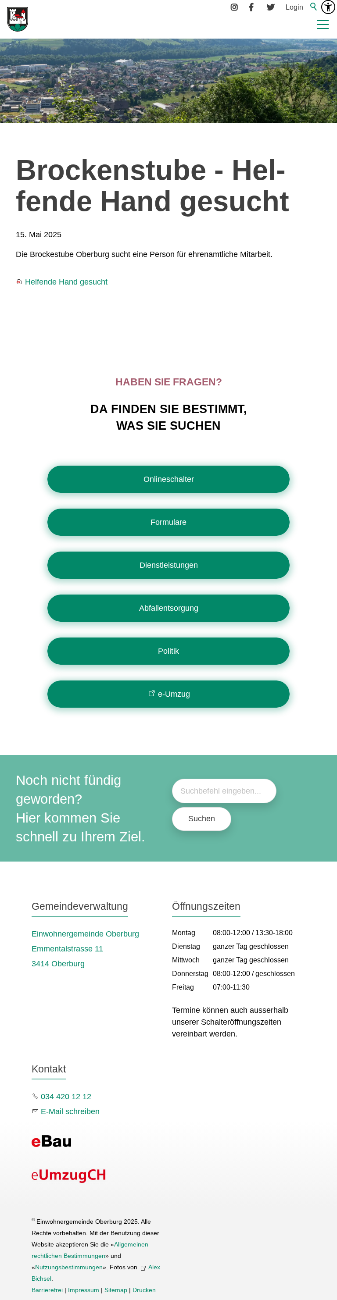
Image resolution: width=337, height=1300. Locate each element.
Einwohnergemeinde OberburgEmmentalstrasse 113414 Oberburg (85, 949)
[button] (323, 25)
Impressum (83, 1289)
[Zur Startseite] (17, 19)
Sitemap (115, 1289)
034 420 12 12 (66, 1096)
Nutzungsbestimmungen (69, 1267)
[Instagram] (235, 7)
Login (294, 7)
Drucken (144, 1289)
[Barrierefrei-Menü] (328, 7)
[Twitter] (271, 7)
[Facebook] (253, 7)
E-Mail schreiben (70, 1111)
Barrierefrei (47, 1289)
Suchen (201, 818)
